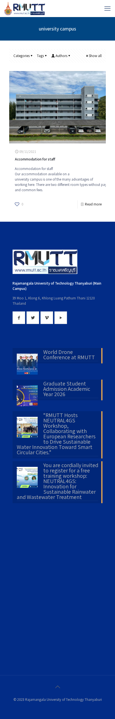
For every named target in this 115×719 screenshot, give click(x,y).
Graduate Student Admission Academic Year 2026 (66, 389)
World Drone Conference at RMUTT (69, 355)
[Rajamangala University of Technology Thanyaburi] (25, 8)
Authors (61, 55)
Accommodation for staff (35, 159)
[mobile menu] (107, 8)
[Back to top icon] (57, 687)
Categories (21, 55)
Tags (40, 55)
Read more (93, 204)
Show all (95, 55)
